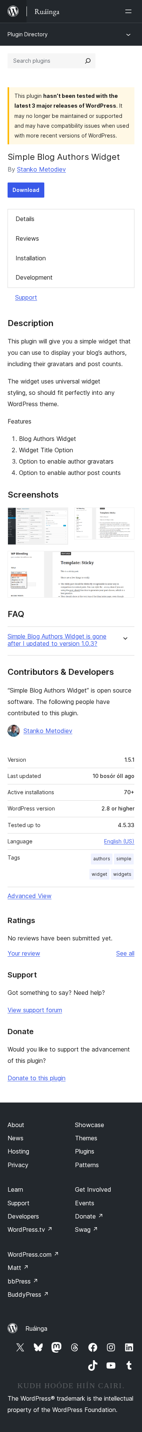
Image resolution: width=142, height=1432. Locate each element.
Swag (86, 1229)
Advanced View (29, 896)
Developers (23, 1216)
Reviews (27, 238)
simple (123, 858)
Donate (89, 1216)
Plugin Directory (28, 34)
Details (25, 219)
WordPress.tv (30, 1229)
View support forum (35, 1010)
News (15, 1138)
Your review (24, 953)
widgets (122, 874)
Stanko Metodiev (41, 169)
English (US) (119, 841)
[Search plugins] (87, 60)
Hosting (18, 1151)
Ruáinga (36, 1328)
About (16, 1125)
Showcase (89, 1125)
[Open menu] (130, 11)
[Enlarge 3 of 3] (124, 561)
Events (84, 1203)
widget (99, 874)
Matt (18, 1267)
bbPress (23, 1281)
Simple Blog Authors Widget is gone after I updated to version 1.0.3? (57, 640)
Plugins (84, 1151)
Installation (31, 258)
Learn (15, 1189)
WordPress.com (33, 1254)
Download (25, 190)
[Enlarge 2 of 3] (124, 517)
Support (26, 297)
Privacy (18, 1165)
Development (34, 277)
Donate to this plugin (37, 1078)
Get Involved (93, 1189)
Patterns (87, 1165)
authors (101, 858)
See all (125, 953)
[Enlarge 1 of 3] (58, 517)
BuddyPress (28, 1294)
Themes (86, 1138)
